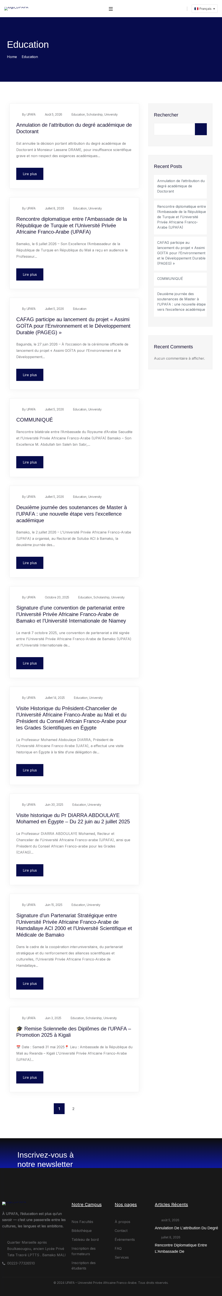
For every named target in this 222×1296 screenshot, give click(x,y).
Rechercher (166, 115)
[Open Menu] (111, 8)
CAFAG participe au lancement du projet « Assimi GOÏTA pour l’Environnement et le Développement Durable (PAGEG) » (73, 325)
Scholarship (95, 114)
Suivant (87, 1108)
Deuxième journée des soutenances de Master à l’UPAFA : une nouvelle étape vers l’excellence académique (71, 513)
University (111, 114)
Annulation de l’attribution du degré (186, 1228)
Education (78, 114)
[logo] (16, 8)
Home (12, 57)
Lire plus (30, 174)
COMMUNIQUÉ (34, 420)
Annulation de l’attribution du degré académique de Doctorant (181, 186)
